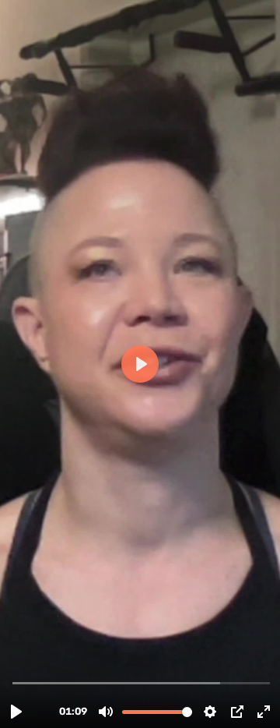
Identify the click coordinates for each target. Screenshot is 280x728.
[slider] (141, 682)
